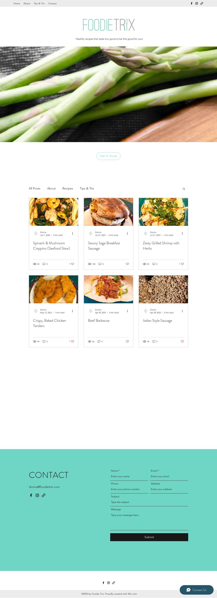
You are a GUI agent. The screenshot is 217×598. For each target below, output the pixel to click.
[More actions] (74, 233)
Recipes (67, 188)
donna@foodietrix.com (44, 487)
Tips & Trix (87, 188)
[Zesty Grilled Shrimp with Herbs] (163, 212)
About (51, 188)
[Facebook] (191, 3)
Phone (114, 483)
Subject (115, 496)
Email (154, 470)
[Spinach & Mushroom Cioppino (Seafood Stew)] (53, 212)
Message (116, 509)
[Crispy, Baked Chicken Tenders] (53, 289)
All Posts (34, 188)
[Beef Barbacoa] (108, 289)
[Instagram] (196, 3)
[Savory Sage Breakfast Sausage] (108, 212)
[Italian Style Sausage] (163, 289)
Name (114, 470)
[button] (183, 189)
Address (155, 483)
